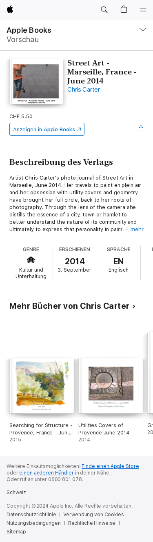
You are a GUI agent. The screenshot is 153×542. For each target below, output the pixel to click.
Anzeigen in (44, 129)
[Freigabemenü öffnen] (141, 129)
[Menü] (143, 10)
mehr (137, 229)
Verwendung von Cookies (93, 514)
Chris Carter (83, 89)
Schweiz (16, 492)
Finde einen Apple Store (110, 466)
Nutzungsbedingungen (34, 523)
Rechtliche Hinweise (92, 523)
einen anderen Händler (46, 473)
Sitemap (16, 532)
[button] (104, 10)
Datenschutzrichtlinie (31, 514)
